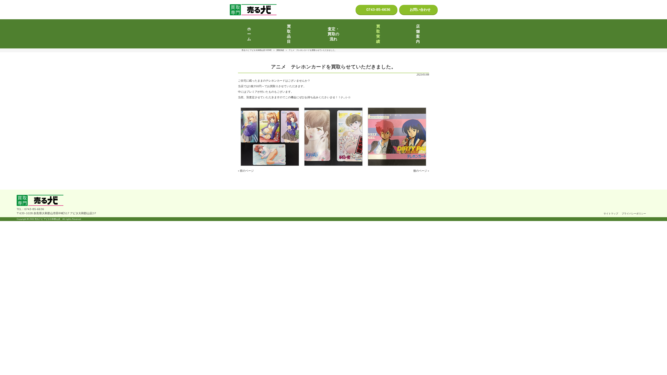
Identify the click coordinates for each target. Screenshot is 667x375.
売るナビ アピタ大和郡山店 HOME (257, 50)
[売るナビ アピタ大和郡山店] (253, 10)
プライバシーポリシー (634, 213)
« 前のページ (246, 171)
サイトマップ (611, 213)
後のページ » (421, 171)
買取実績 (280, 50)
